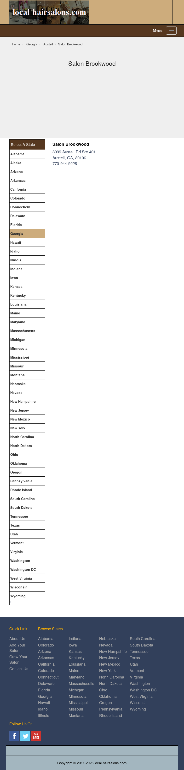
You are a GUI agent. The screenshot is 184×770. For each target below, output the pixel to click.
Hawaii (15, 242)
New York (17, 427)
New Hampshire (23, 401)
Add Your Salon (17, 647)
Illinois (15, 260)
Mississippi (19, 357)
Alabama (17, 153)
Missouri (17, 366)
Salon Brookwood (70, 144)
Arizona (16, 171)
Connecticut (20, 207)
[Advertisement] (92, 102)
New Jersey (19, 410)
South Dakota (21, 507)
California (18, 189)
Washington (20, 560)
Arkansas (18, 180)
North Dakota (21, 445)
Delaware (17, 215)
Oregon (16, 472)
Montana (17, 374)
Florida (16, 224)
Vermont (17, 542)
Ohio (14, 454)
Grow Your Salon (18, 659)
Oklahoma (18, 463)
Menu (157, 30)
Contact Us (18, 668)
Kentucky (18, 295)
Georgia (16, 233)
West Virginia (21, 578)
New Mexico (20, 419)
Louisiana (18, 304)
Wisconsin (19, 587)
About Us (17, 638)
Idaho (15, 251)
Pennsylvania (21, 481)
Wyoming (18, 595)
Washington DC (23, 569)
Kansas (16, 286)
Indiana (16, 268)
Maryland (17, 321)
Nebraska (18, 383)
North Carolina (22, 436)
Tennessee (19, 516)
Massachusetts (22, 330)
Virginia (16, 551)
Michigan (17, 339)
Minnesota (19, 348)
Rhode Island (21, 489)
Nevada (16, 392)
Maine (15, 313)
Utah (14, 534)
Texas (15, 525)
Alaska (15, 162)
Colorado (17, 198)
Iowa (14, 277)
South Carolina (22, 498)
